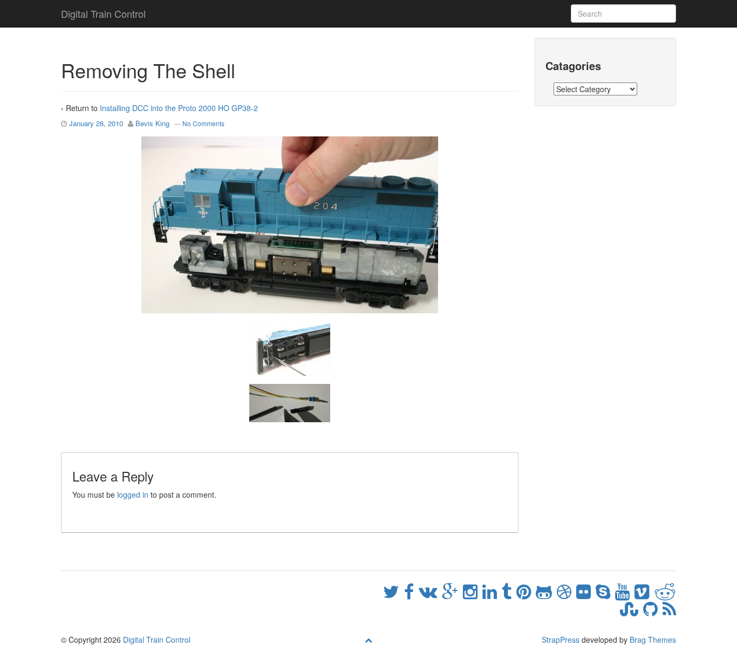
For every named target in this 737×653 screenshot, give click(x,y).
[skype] (605, 590)
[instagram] (472, 590)
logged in (132, 494)
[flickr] (586, 590)
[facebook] (411, 590)
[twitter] (393, 590)
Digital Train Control (103, 13)
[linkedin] (492, 590)
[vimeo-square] (644, 590)
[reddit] (665, 590)
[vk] (430, 590)
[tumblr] (509, 590)
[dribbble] (566, 590)
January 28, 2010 (96, 123)
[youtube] (624, 590)
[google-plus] (452, 590)
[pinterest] (526, 590)
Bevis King (152, 123)
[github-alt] (546, 590)
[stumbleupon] (631, 607)
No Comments (203, 123)
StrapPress (560, 639)
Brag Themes (653, 639)
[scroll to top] (368, 639)
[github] (653, 607)
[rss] (669, 607)
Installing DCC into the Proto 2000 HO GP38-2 (179, 107)
